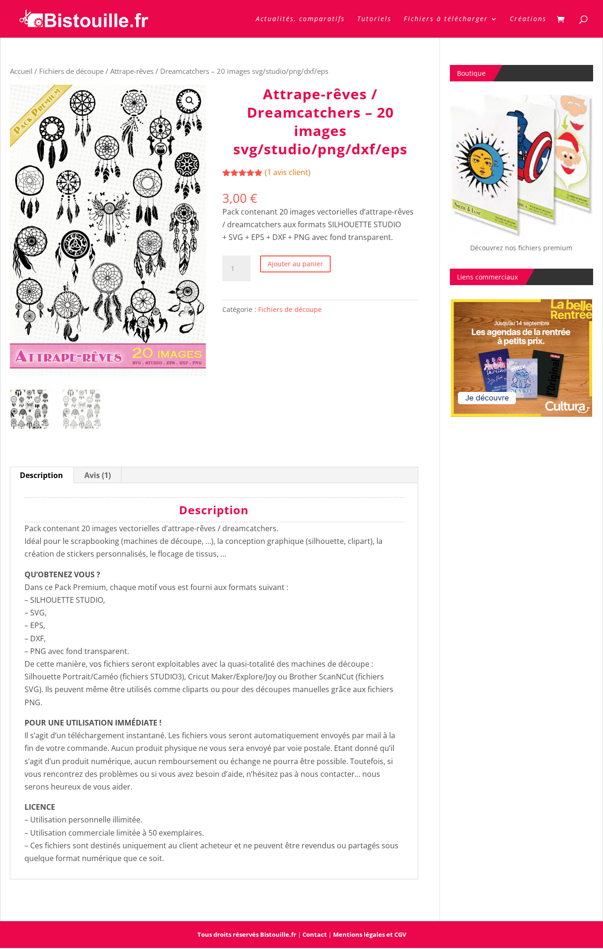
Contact (314, 934)
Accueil (21, 71)
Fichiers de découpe (71, 71)
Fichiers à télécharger (446, 19)
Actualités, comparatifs (300, 19)
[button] (189, 100)
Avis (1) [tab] (97, 475)
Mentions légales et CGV (369, 934)
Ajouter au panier (295, 263)
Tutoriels (374, 19)
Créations (528, 19)
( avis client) (287, 172)
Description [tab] (41, 475)
